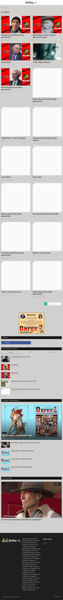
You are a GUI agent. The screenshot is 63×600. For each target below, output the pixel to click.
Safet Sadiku (6, 62)
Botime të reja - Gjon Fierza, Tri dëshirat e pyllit (23, 381)
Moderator (3, 40)
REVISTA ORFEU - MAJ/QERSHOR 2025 (21, 467)
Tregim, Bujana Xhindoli (41, 62)
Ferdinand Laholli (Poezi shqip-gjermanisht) (12, 36)
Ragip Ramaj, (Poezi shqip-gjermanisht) (42, 293)
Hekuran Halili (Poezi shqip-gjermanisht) (11, 215)
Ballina (2, 7)
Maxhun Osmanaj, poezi (41, 253)
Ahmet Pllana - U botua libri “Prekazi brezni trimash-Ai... (26, 442)
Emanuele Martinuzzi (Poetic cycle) (20, 356)
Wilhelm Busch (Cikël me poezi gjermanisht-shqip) (44, 36)
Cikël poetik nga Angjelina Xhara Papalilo (45, 139)
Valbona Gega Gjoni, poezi (11, 292)
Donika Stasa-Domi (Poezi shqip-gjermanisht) (45, 100)
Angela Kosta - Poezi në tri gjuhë (13, 138)
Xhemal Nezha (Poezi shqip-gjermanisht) (11, 88)
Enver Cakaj (37, 177)
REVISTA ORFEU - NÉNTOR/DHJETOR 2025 (22, 450)
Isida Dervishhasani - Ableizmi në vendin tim (17, 520)
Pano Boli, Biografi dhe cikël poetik (45, 214)
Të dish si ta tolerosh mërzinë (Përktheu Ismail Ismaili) (25, 389)
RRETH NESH (57, 596)
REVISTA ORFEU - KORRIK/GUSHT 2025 (21, 459)
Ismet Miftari (6, 177)
